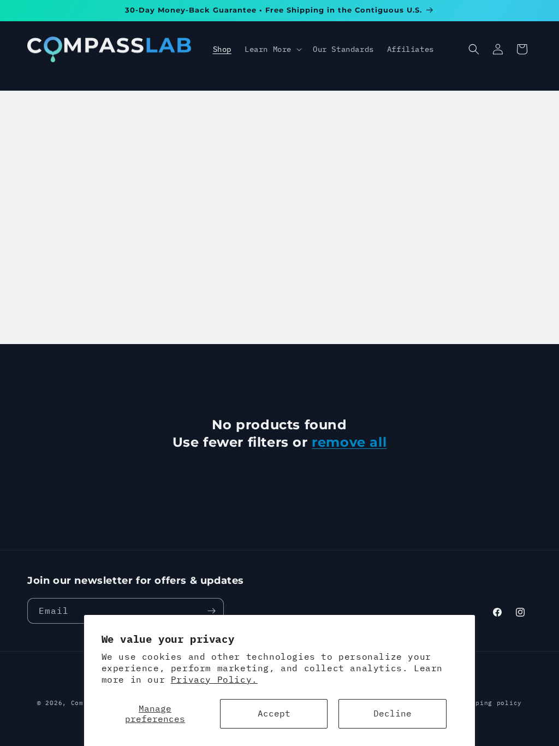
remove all (349, 442)
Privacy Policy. (214, 679)
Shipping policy (490, 703)
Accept (274, 713)
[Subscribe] (211, 611)
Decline (392, 713)
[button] (272, 49)
